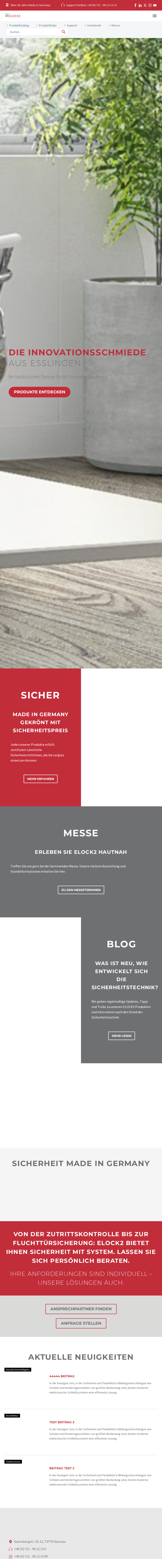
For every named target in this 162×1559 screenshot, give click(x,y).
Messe (115, 25)
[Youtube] (155, 5)
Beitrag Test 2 (61, 1468)
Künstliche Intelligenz (18, 1369)
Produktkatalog (19, 25)
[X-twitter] (145, 5)
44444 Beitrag (62, 1376)
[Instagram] (150, 5)
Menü (155, 16)
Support (72, 25)
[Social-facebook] (135, 5)
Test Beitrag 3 (61, 1422)
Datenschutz (13, 1461)
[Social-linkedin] (140, 5)
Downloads (94, 25)
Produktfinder (48, 25)
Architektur (12, 1415)
